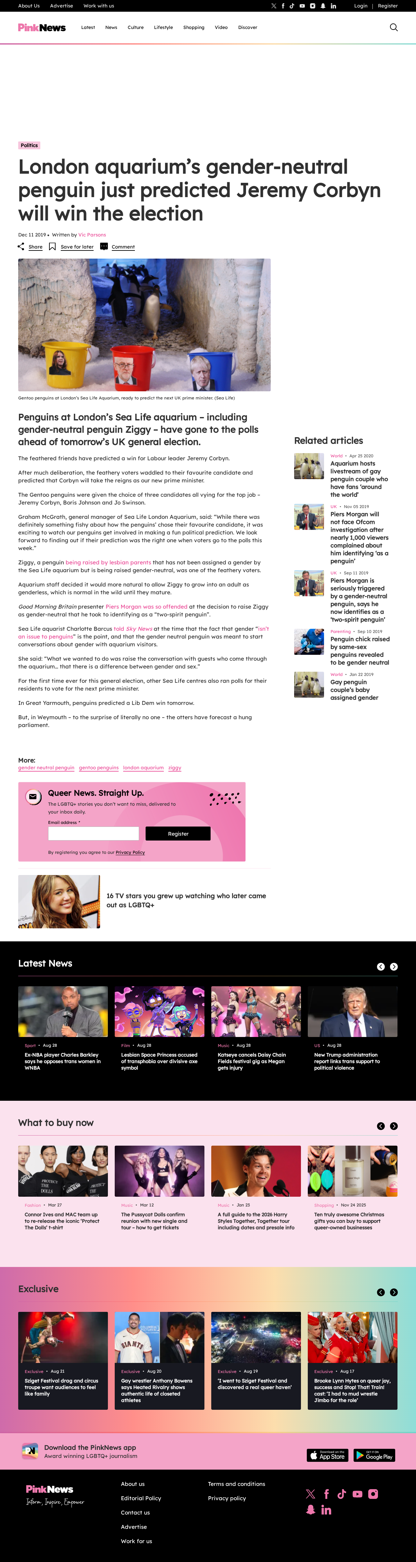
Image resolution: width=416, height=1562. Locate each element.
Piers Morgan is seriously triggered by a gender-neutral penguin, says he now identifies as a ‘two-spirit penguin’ (359, 600)
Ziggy (174, 767)
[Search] (394, 27)
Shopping (193, 27)
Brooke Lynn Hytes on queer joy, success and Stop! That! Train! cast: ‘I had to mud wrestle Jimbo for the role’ (352, 1390)
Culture (136, 27)
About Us (29, 6)
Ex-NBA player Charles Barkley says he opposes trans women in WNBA (63, 1061)
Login (361, 6)
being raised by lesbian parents (108, 562)
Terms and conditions (236, 1483)
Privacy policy (227, 1498)
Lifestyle (163, 27)
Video (221, 27)
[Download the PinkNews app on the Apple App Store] (327, 1455)
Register (388, 6)
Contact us (135, 1512)
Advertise (61, 6)
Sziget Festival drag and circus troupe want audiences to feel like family (61, 1387)
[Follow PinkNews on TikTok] (342, 1495)
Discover (247, 27)
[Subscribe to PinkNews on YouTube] (357, 1495)
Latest (88, 27)
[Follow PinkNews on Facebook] (326, 1495)
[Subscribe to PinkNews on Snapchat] (310, 1511)
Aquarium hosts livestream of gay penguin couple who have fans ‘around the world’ (359, 479)
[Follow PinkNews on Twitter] (310, 1495)
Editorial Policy (141, 1498)
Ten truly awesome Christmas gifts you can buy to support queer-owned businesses (349, 1221)
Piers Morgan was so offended (147, 606)
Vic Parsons (92, 235)
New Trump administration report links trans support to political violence (347, 1061)
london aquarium (143, 767)
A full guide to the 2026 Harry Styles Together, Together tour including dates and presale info (256, 1221)
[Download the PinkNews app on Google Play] (374, 1455)
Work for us (136, 1541)
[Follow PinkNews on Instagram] (373, 1495)
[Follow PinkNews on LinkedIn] (333, 6)
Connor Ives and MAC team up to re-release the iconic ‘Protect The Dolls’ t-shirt (62, 1221)
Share (36, 247)
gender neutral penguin (46, 767)
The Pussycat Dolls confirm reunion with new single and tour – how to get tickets (154, 1221)
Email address (72, 822)
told (133, 628)
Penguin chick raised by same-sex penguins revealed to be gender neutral (360, 650)
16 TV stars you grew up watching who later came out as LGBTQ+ (186, 900)
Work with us (99, 6)
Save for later (77, 247)
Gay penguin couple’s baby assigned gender (354, 689)
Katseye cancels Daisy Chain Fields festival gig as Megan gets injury (252, 1061)
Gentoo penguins (99, 767)
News (111, 27)
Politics (29, 145)
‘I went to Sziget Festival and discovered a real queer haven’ (255, 1384)
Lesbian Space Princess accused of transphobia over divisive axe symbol (159, 1061)
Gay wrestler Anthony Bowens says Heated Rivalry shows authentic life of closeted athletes (156, 1390)
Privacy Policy (130, 852)
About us (133, 1483)
